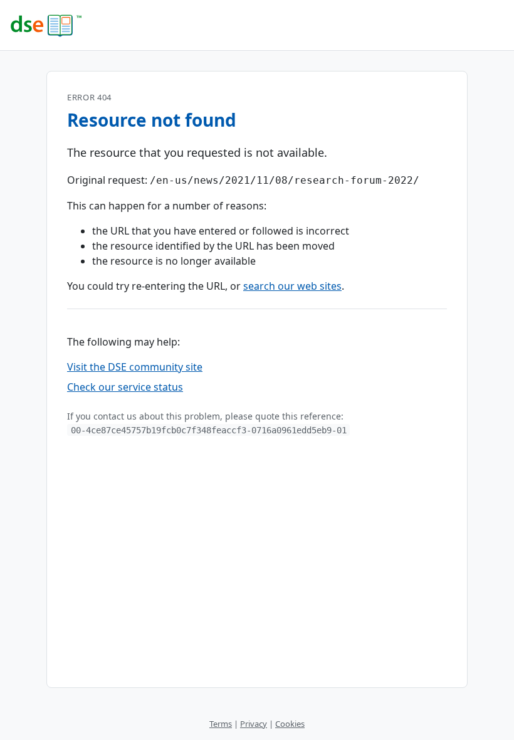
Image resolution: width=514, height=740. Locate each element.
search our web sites (292, 286)
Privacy (253, 723)
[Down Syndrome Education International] (257, 25)
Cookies (290, 723)
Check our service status (125, 387)
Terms (220, 723)
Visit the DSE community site (134, 367)
